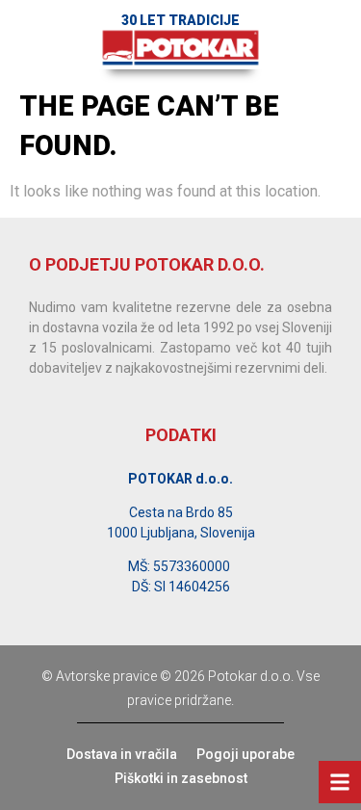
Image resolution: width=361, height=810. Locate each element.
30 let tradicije (180, 20)
